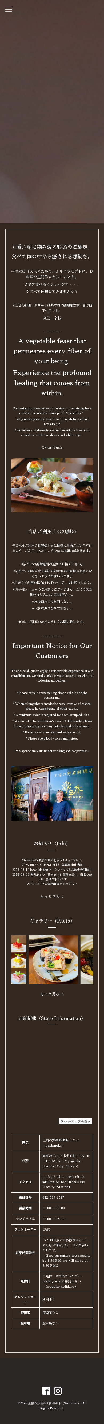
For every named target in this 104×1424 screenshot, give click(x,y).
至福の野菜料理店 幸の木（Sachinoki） (54, 1403)
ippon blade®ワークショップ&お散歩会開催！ (61, 869)
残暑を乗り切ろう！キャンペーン (61, 860)
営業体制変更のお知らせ (61, 884)
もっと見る (51, 896)
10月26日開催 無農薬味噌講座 (61, 865)
